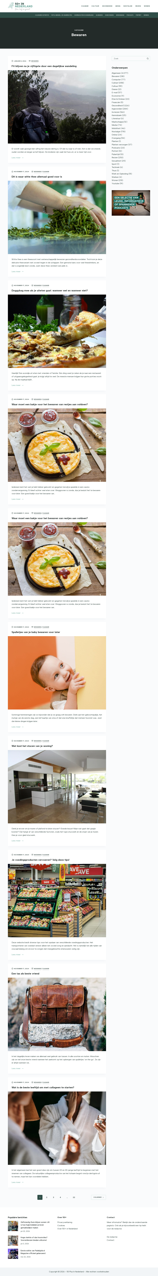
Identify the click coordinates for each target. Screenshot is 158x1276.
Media (117, 6)
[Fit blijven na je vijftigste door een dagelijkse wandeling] (57, 107)
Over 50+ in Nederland (67, 1229)
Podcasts (130, 15)
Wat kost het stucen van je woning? (32, 745)
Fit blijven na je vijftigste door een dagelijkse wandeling (44, 66)
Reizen (138, 6)
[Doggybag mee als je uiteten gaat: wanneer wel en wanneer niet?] (57, 331)
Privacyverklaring (64, 1222)
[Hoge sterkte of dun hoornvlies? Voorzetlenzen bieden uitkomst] (13, 1241)
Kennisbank (120, 15)
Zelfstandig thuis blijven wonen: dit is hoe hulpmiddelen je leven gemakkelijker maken (35, 1225)
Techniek (115, 167)
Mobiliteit (116, 128)
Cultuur (95, 6)
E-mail (114, 92)
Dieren (115, 89)
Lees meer (16, 158)
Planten (115, 141)
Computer (116, 79)
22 (74, 1197)
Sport (114, 164)
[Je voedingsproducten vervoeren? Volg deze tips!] (57, 900)
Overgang (116, 138)
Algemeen (99, 15)
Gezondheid (107, 6)
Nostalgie (127, 6)
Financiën (116, 102)
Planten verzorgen (120, 144)
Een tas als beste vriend (25, 973)
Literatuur (116, 118)
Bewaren (35, 61)
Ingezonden (109, 15)
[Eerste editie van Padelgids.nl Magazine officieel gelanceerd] (13, 1254)
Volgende (97, 1197)
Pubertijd (116, 154)
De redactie (112, 1237)
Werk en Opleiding (120, 174)
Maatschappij (117, 122)
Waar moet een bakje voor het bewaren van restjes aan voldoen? (50, 404)
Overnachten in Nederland (83, 15)
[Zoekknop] (147, 58)
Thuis (114, 170)
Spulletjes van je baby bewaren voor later (36, 632)
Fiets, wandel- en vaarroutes (61, 15)
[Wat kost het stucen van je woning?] (57, 786)
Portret (138, 15)
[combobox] (128, 58)
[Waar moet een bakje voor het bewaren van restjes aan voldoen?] (57, 445)
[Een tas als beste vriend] (57, 1014)
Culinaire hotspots (42, 15)
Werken (146, 15)
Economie (116, 96)
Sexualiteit (116, 161)
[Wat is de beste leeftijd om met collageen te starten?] (57, 1128)
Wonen (147, 6)
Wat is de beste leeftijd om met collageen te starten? (43, 1087)
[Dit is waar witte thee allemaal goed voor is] (57, 217)
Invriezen (115, 112)
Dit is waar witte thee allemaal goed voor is (37, 176)
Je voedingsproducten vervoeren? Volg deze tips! (40, 859)
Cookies (61, 1225)
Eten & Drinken (118, 99)
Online (114, 135)
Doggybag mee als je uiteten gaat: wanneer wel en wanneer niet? (50, 290)
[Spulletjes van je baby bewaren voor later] (57, 673)
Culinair (84, 6)
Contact (110, 1240)
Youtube (115, 183)
